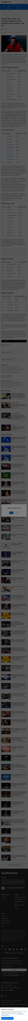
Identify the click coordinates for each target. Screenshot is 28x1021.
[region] (14, 1014)
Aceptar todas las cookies (7, 1018)
